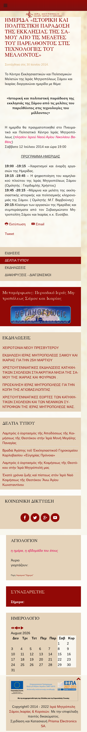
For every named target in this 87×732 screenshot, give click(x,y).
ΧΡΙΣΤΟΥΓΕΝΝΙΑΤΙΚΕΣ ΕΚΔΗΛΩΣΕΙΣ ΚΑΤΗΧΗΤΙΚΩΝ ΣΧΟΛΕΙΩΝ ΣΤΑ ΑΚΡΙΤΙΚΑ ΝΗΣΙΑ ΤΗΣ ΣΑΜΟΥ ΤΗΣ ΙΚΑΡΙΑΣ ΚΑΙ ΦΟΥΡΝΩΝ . (40, 372)
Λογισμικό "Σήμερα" (24, 575)
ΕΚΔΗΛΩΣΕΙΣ (15, 268)
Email (39, 224)
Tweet (9, 234)
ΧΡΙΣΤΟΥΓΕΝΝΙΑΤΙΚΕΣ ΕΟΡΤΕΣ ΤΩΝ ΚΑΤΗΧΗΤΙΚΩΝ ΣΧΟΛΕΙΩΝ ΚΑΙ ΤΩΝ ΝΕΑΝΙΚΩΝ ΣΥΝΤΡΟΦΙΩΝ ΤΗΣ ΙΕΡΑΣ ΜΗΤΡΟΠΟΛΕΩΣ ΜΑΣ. (39, 402)
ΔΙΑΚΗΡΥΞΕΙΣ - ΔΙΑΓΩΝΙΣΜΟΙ (28, 275)
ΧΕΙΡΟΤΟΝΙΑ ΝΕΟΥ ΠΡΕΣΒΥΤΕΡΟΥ (30, 348)
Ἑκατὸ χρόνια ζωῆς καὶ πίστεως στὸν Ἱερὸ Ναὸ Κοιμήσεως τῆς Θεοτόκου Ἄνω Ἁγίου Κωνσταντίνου (37, 480)
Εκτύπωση (17, 224)
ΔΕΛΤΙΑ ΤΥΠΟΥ (17, 260)
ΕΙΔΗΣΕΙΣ (12, 253)
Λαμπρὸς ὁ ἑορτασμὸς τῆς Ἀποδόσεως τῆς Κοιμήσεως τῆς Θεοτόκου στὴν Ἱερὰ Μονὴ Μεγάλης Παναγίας (39, 438)
